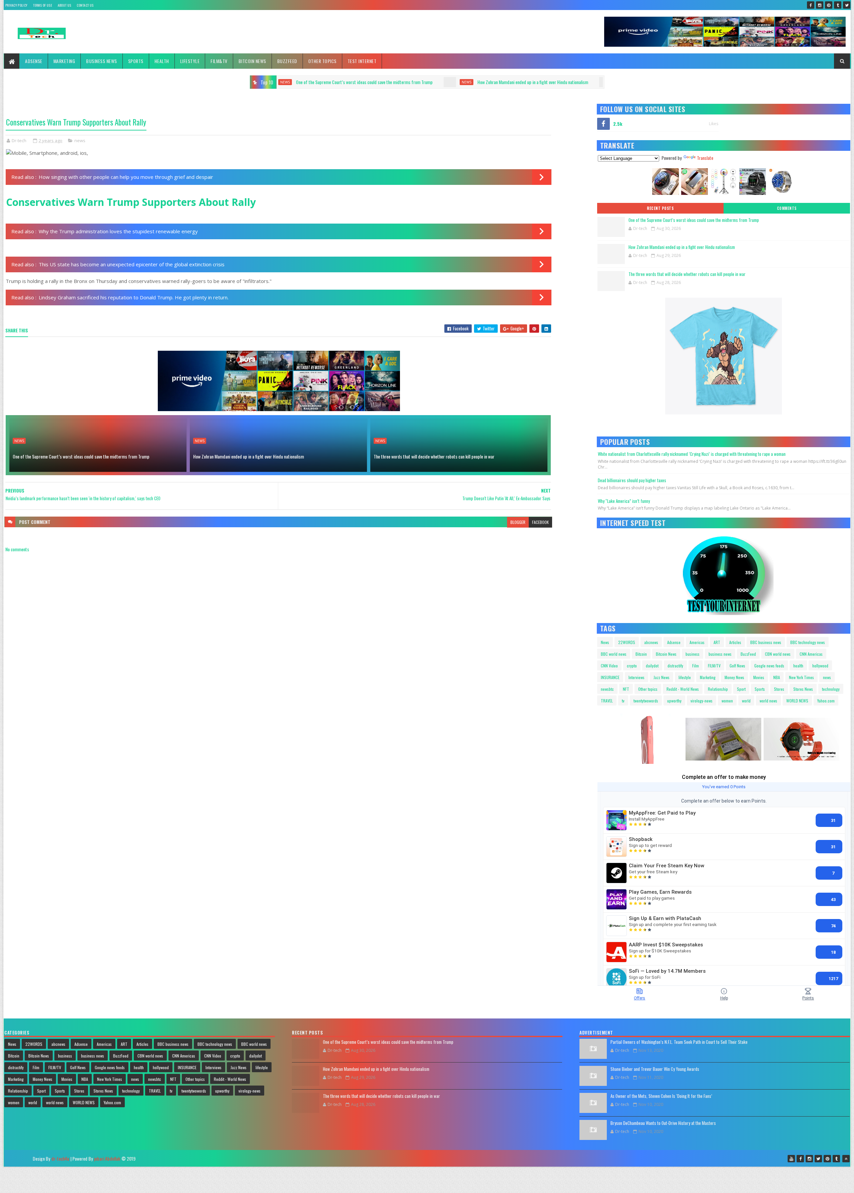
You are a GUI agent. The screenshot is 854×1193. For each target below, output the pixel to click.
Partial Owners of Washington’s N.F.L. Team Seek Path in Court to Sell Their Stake (679, 1041)
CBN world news (778, 654)
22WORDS (626, 642)
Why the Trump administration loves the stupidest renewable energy (118, 231)
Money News (734, 677)
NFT (626, 689)
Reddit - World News (683, 689)
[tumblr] (837, 5)
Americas (697, 642)
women (727, 700)
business (693, 654)
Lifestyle (190, 60)
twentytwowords (645, 700)
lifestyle (685, 677)
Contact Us (85, 5)
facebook (540, 522)
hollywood (820, 665)
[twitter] (846, 5)
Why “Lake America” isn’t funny (624, 501)
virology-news (702, 700)
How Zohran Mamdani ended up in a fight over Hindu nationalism (376, 81)
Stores (779, 689)
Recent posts (660, 208)
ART (717, 642)
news (310, 82)
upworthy (674, 700)
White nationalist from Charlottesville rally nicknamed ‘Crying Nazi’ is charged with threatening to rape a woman (692, 454)
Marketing (64, 60)
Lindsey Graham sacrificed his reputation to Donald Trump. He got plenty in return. (134, 297)
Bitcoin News (252, 60)
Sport (741, 689)
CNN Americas (811, 654)
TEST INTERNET (362, 60)
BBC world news (613, 654)
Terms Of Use (42, 5)
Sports (135, 60)
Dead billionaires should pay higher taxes (632, 480)
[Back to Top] (846, 1158)
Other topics (322, 60)
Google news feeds (769, 665)
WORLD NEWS (797, 700)
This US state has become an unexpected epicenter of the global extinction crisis (132, 264)
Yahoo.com (826, 700)
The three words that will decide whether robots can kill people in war (536, 81)
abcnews (651, 642)
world (746, 700)
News (605, 642)
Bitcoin (641, 654)
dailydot (652, 665)
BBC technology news (807, 642)
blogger (517, 522)
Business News (101, 60)
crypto (632, 665)
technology (831, 689)
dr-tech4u (60, 1158)
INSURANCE (610, 677)
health (798, 665)
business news (720, 654)
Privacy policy (16, 5)
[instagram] (819, 5)
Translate (705, 157)
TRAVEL (607, 700)
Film (695, 665)
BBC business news (765, 642)
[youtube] (791, 1158)
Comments (787, 208)
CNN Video (609, 665)
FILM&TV (219, 60)
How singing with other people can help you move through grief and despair (126, 177)
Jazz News (662, 677)
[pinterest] (828, 5)
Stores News (803, 689)
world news (768, 700)
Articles (735, 642)
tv (623, 700)
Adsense (33, 60)
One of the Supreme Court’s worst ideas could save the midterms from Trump (81, 456)
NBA (776, 677)
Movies (758, 677)
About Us (64, 5)
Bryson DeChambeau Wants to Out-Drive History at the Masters (663, 1123)
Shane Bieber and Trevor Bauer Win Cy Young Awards (654, 1069)
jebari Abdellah (107, 1158)
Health (161, 60)
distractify (675, 665)
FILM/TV (714, 665)
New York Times (801, 677)
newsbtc (607, 689)
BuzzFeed (287, 60)
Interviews (636, 677)
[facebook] (810, 5)
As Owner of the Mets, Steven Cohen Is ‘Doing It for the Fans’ (661, 1096)
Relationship (718, 689)
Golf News (737, 665)
